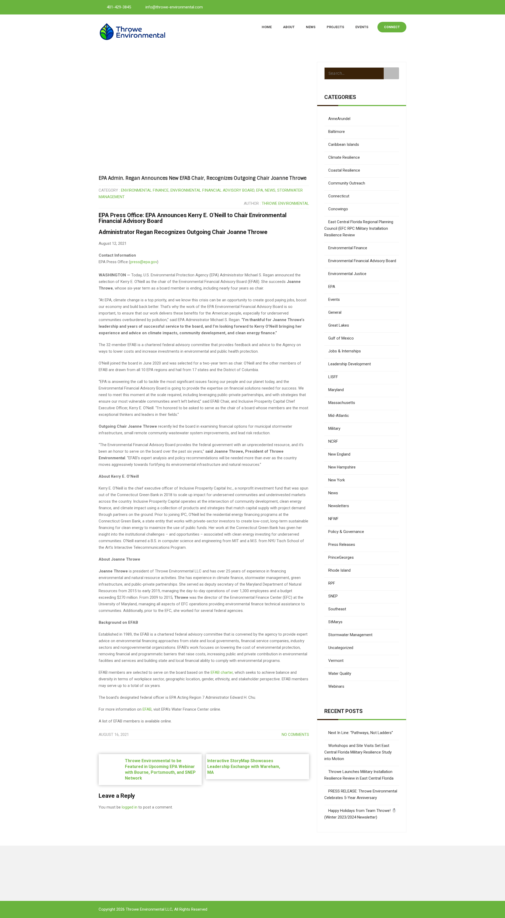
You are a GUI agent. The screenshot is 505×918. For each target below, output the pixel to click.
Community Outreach (346, 183)
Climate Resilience (344, 157)
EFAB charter (222, 672)
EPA (259, 190)
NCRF (333, 441)
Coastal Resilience (344, 170)
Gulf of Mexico (341, 338)
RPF (331, 583)
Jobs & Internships (344, 351)
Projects (335, 27)
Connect (392, 27)
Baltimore (336, 131)
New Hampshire (342, 467)
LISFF (333, 377)
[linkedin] (378, 6)
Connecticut (338, 196)
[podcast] (401, 6)
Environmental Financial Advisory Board (212, 190)
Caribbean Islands (343, 144)
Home (267, 27)
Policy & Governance (346, 531)
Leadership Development (349, 364)
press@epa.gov (143, 262)
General (334, 312)
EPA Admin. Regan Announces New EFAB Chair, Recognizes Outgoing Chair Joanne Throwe (202, 178)
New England (339, 454)
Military (334, 428)
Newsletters (338, 505)
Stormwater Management (350, 634)
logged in (129, 807)
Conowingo (338, 209)
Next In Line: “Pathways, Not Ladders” (360, 732)
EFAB (147, 709)
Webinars (336, 686)
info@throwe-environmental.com (174, 7)
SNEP (333, 596)
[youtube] (389, 6)
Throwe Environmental (285, 203)
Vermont (336, 660)
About (289, 27)
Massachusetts (341, 402)
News (310, 27)
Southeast (337, 609)
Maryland (336, 389)
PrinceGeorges (341, 557)
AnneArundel (339, 118)
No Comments (295, 734)
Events (361, 27)
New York (336, 480)
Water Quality (339, 673)
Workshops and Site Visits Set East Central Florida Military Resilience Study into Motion (358, 752)
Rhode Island (339, 570)
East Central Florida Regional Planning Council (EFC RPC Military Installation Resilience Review (358, 228)
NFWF (333, 518)
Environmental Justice (347, 273)
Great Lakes (338, 325)
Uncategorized (340, 647)
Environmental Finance (145, 190)
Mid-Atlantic (338, 415)
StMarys (335, 622)
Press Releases (341, 544)
